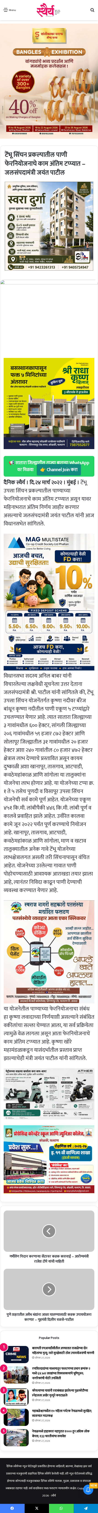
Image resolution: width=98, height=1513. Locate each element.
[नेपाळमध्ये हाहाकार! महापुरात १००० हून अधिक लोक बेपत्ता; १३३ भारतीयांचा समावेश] (16, 1437)
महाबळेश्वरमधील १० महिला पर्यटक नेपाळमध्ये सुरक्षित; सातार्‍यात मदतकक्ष (62, 1413)
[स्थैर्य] (49, 10)
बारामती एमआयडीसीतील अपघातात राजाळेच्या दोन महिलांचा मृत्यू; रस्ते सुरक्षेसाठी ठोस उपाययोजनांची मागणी (63, 1350)
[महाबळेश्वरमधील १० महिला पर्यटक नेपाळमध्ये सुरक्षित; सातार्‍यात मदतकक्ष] (16, 1417)
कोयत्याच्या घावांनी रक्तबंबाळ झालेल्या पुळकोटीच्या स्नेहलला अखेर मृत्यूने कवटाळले (60, 1393)
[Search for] (92, 12)
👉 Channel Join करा (58, 470)
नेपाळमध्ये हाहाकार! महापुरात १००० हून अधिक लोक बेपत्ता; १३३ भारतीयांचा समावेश (61, 1434)
